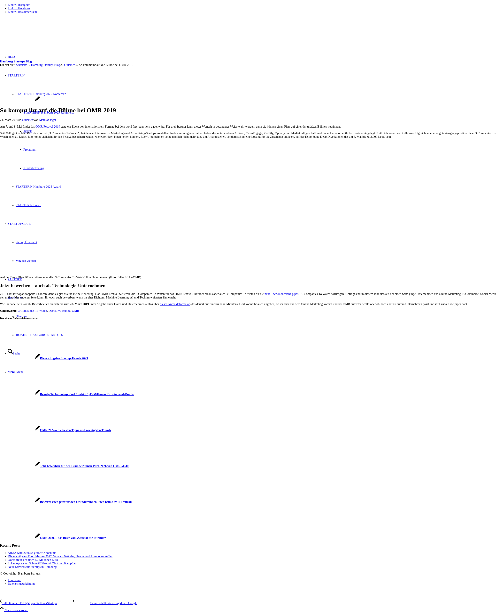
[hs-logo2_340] (29, 35)
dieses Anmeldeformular (175, 304)
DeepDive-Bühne (59, 310)
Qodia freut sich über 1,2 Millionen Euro (33, 559)
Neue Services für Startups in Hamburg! (32, 566)
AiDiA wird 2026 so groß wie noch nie (32, 552)
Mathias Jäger (47, 120)
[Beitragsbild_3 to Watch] (20, 100)
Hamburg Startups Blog (16, 61)
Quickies (27, 120)
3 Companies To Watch (32, 310)
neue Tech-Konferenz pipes (281, 294)
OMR (75, 310)
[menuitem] (253, 580)
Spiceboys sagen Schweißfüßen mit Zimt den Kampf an (42, 563)
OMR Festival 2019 (47, 126)
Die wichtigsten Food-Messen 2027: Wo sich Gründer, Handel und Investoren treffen (60, 556)
